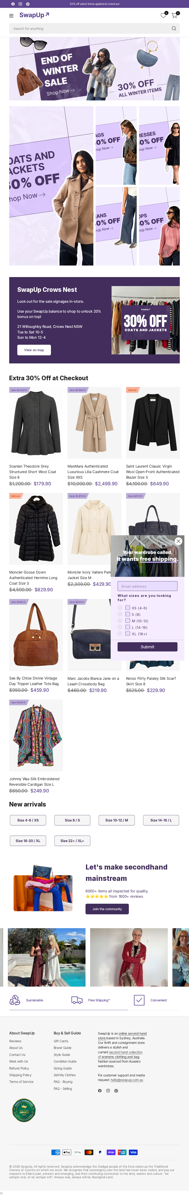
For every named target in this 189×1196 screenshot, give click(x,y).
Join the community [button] (107, 909)
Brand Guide (62, 1048)
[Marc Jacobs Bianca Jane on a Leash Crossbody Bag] (94, 635)
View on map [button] (34, 350)
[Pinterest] (27, 4)
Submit (147, 646)
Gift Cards (61, 1041)
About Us (15, 1048)
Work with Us (18, 1061)
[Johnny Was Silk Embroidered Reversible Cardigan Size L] (36, 735)
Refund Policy (19, 1068)
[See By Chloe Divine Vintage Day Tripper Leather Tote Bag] (36, 635)
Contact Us (17, 1055)
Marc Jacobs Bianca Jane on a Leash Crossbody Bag (93, 681)
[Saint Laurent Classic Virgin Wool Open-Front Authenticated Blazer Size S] (153, 423)
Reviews (15, 1041)
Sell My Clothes (65, 1075)
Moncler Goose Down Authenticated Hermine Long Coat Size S (33, 578)
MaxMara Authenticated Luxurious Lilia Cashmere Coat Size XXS (93, 472)
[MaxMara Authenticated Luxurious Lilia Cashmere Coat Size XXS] (94, 423)
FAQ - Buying (63, 1082)
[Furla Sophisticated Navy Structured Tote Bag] (153, 529)
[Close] (1, 1193)
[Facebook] (13, 4)
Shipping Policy (20, 1075)
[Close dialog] (178, 541)
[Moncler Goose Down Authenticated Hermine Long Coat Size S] (36, 529)
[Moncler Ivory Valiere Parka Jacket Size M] (94, 529)
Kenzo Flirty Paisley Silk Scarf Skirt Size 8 (151, 681)
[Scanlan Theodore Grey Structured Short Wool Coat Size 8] (36, 423)
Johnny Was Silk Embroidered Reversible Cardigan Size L (34, 781)
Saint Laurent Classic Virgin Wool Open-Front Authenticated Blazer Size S (153, 472)
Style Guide (62, 1055)
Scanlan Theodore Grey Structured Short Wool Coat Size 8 (32, 472)
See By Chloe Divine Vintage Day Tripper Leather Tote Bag (34, 681)
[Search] (174, 28)
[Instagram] (20, 4)
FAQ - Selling (63, 1088)
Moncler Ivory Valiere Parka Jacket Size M (90, 575)
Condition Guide (65, 1061)
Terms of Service (21, 1082)
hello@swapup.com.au (127, 1080)
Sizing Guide (63, 1068)
